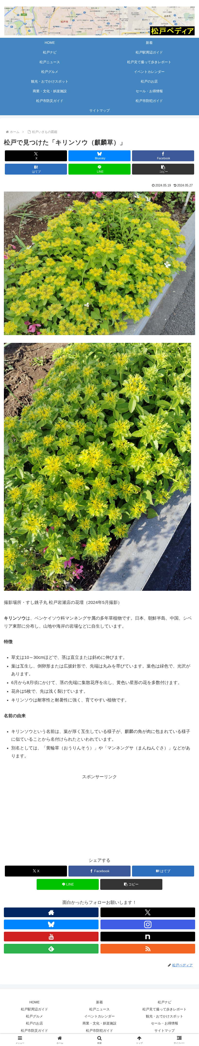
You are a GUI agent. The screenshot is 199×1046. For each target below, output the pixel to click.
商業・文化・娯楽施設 (99, 1023)
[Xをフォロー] (147, 912)
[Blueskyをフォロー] (51, 924)
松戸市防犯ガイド (99, 1030)
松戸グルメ (34, 1016)
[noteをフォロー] (147, 936)
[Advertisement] (99, 815)
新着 (99, 1002)
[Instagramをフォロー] (147, 924)
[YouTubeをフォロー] (51, 936)
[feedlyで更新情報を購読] (51, 949)
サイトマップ (164, 1030)
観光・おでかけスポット (164, 1016)
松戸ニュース (99, 1009)
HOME (34, 1002)
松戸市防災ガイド (34, 1030)
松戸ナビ (164, 1002)
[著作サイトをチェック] (51, 912)
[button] (163, 169)
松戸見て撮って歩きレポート (164, 1009)
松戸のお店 (34, 1023)
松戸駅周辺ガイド (34, 1009)
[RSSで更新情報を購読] (147, 949)
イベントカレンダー (99, 1016)
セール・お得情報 (164, 1023)
